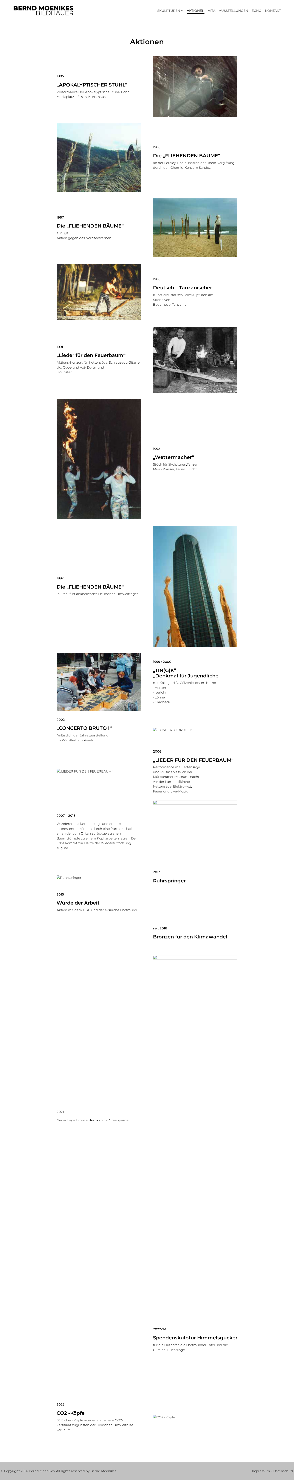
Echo (257, 11)
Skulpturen (168, 11)
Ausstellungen (233, 11)
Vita (211, 11)
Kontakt (273, 11)
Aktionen (195, 11)
